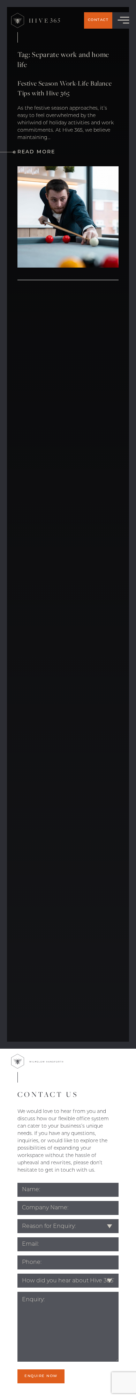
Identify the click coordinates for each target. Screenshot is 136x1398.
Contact (98, 20)
